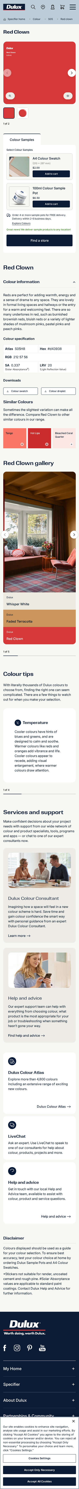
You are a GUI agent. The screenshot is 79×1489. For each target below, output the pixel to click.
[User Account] (53, 7)
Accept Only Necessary (39, 1469)
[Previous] (5, 535)
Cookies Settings (39, 1458)
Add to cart (51, 173)
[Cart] (63, 7)
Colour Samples (22, 140)
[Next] (72, 73)
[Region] (43, 7)
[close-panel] (73, 7)
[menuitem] (12, 1369)
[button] (20, 391)
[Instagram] (17, 1348)
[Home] (5, 19)
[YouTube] (42, 1348)
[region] (39, 1453)
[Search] (33, 7)
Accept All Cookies (39, 1481)
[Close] (73, 1421)
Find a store (40, 240)
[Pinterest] (29, 1348)
